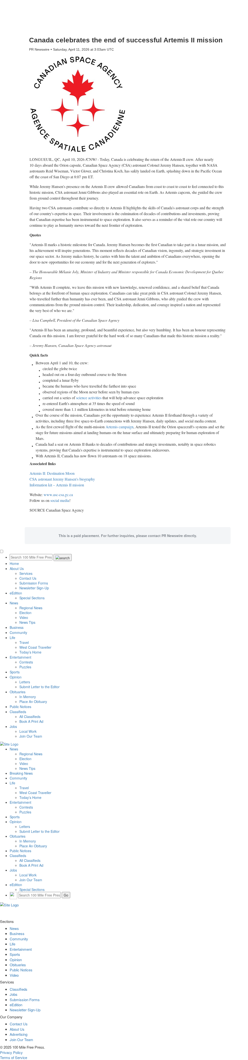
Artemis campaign (119, 426)
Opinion (16, 677)
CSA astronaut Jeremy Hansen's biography (62, 479)
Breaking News (21, 773)
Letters (24, 681)
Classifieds (18, 711)
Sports (15, 672)
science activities (88, 397)
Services (25, 573)
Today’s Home (30, 652)
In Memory (27, 696)
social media (59, 500)
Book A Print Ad (31, 721)
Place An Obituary (33, 701)
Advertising (18, 1034)
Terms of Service (13, 1057)
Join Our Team (30, 736)
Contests (26, 662)
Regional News (30, 607)
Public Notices (20, 706)
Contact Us (27, 578)
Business (16, 627)
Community (18, 632)
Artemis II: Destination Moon (52, 473)
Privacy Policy (11, 1052)
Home (14, 563)
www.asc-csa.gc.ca (58, 494)
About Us (17, 568)
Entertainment (20, 657)
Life (12, 637)
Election (25, 612)
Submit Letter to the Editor (39, 686)
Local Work (28, 731)
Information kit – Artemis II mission (57, 484)
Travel (24, 642)
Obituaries (17, 691)
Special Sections (32, 597)
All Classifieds (29, 716)
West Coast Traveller (35, 647)
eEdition (16, 593)
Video (23, 617)
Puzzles (25, 666)
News (14, 602)
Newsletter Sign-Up (34, 587)
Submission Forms (33, 583)
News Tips (27, 622)
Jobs (13, 726)
